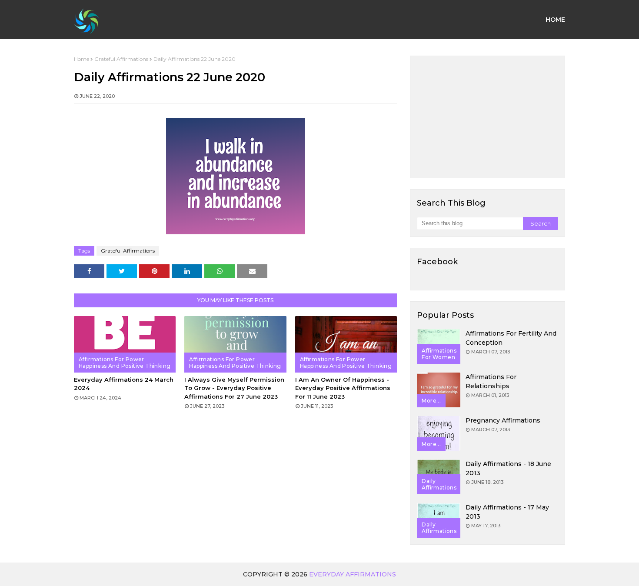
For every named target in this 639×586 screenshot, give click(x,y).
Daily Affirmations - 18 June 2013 (508, 468)
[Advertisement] (487, 117)
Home (81, 59)
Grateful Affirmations (121, 59)
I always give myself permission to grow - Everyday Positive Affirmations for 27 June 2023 (234, 388)
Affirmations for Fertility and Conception (511, 338)
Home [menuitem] (555, 19)
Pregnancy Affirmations (503, 420)
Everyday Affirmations (352, 574)
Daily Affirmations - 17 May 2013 (507, 511)
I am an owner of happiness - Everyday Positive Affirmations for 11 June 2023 (342, 388)
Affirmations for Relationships (491, 381)
